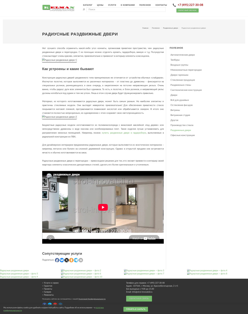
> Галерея (46, 292)
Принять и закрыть (135, 309)
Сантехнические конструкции (186, 90)
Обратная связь (139, 299)
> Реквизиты (48, 295)
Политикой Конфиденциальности (91, 299)
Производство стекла (181, 125)
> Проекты (47, 289)
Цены (100, 5)
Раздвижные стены (180, 85)
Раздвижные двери (170, 28)
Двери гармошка (179, 75)
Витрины (175, 110)
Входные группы (179, 65)
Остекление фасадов (181, 105)
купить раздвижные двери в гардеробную (124, 133)
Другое (174, 120)
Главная (145, 28)
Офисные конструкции (182, 135)
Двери (173, 95)
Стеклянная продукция (182, 80)
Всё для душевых (179, 100)
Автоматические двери (182, 55)
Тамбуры (175, 60)
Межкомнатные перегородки (186, 70)
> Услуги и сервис (50, 283)
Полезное (156, 28)
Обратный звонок (187, 10)
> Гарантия (47, 286)
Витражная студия (180, 115)
